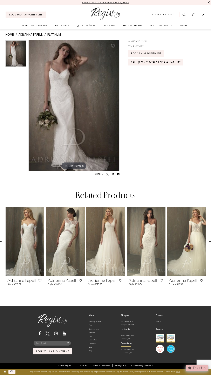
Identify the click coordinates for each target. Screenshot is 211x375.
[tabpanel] (16, 54)
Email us (159, 321)
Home (10, 34)
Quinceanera (94, 329)
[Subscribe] (68, 343)
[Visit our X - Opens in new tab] (47, 333)
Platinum (54, 34)
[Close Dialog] (5, 372)
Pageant (92, 332)
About (91, 347)
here (178, 372)
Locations (92, 344)
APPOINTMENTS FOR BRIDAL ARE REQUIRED (105, 3)
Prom (90, 325)
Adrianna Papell (31, 34)
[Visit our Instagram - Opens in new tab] (56, 333)
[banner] (105, 14)
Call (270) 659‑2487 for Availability (156, 62)
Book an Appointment (146, 54)
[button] (194, 14)
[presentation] (25, 241)
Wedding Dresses (95, 321)
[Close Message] (208, 2)
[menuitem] (26, 15)
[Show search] (184, 14)
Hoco (91, 336)
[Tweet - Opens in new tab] (107, 174)
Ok (12, 372)
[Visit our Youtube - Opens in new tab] (64, 333)
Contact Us (93, 340)
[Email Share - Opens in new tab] (118, 174)
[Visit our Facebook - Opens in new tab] (40, 333)
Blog (90, 351)
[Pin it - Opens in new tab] (113, 174)
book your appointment (52, 351)
